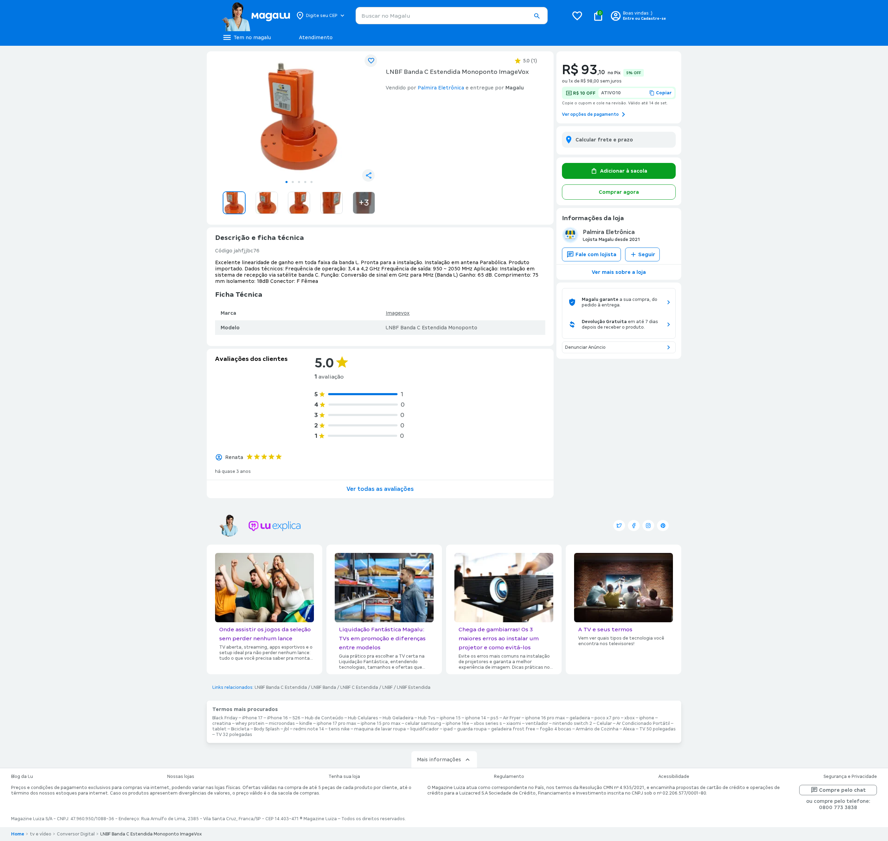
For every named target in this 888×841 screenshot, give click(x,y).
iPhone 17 (252, 718)
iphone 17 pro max (336, 723)
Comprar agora (619, 192)
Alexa (629, 729)
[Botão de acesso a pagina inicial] (256, 15)
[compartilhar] (368, 175)
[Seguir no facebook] (634, 525)
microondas (282, 723)
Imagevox (398, 313)
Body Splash (267, 729)
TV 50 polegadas (657, 729)
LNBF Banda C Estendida (281, 687)
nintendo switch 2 (572, 723)
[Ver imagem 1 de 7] (299, 116)
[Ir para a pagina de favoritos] (577, 16)
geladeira (580, 718)
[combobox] (452, 15)
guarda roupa (472, 729)
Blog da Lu (22, 776)
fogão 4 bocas (555, 729)
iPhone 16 (277, 718)
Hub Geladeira (398, 718)
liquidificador (424, 729)
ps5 (494, 718)
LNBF (387, 687)
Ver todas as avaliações (380, 489)
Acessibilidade (673, 776)
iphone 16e (457, 723)
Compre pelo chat (842, 790)
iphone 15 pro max (381, 723)
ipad (448, 729)
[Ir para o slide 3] (299, 182)
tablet (219, 729)
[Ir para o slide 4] (305, 182)
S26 (296, 718)
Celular (604, 723)
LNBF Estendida (413, 687)
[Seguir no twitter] (619, 525)
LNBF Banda (323, 687)
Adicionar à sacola (623, 171)
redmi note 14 (308, 729)
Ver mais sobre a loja (619, 272)
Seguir (646, 254)
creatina (221, 723)
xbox (629, 718)
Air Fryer (512, 718)
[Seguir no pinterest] (663, 525)
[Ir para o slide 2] (293, 182)
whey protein (250, 723)
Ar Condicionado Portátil (643, 723)
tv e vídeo (40, 834)
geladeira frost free (513, 729)
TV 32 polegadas (234, 734)
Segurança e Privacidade (850, 776)
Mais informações (439, 759)
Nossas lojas (180, 776)
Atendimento (316, 37)
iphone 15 (450, 718)
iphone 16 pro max (545, 718)
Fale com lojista (595, 254)
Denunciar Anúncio (585, 347)
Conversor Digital (76, 834)
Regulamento (509, 776)
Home (17, 834)
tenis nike (339, 729)
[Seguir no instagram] (648, 525)
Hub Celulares (363, 718)
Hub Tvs (426, 718)
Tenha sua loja (344, 776)
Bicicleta (240, 729)
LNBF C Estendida (359, 687)
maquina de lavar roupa (380, 729)
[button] (536, 16)
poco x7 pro (607, 718)
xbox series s (488, 723)
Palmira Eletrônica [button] (441, 87)
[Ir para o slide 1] (286, 182)
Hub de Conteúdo (324, 718)
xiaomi (513, 723)
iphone (646, 718)
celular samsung (423, 723)
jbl (286, 729)
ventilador (537, 723)
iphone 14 (475, 718)
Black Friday (225, 718)
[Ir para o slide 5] (311, 182)
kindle (305, 723)
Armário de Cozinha (597, 729)
